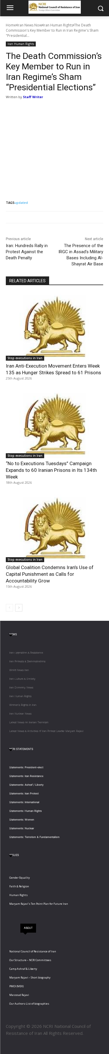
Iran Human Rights (58, 25)
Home (11, 25)
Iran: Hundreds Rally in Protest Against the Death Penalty (27, 251)
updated (21, 202)
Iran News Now (29, 25)
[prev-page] (9, 607)
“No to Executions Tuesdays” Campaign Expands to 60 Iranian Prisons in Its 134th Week (51, 470)
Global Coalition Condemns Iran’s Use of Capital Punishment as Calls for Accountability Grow (50, 574)
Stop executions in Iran (25, 358)
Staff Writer (33, 97)
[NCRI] (54, 7)
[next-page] (18, 607)
